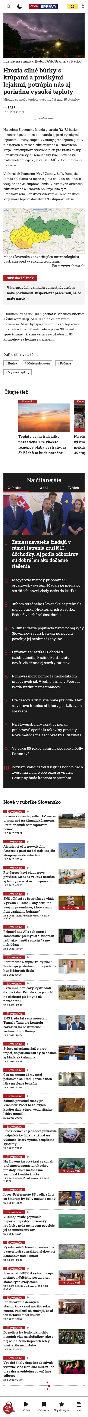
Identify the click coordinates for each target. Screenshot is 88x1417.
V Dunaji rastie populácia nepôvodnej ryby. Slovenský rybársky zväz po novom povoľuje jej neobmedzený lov (48, 633)
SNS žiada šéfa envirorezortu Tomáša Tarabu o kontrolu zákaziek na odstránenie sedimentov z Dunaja (25, 1024)
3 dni (44, 487)
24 (72, 6)
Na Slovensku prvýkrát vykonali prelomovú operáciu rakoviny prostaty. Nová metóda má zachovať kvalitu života (46, 729)
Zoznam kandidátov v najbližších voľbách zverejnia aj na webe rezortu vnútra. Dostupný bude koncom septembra (47, 772)
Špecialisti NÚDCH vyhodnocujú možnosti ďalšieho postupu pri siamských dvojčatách (28, 1277)
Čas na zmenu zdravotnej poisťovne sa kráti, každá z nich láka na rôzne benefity (27, 1078)
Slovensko (27, 401)
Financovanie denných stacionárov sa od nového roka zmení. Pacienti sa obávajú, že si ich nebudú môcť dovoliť (28, 1308)
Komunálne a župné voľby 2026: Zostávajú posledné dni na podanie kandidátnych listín (29, 966)
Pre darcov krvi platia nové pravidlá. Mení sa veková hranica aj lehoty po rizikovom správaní (48, 705)
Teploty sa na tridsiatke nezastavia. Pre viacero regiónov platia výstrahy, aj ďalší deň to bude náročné (42, 444)
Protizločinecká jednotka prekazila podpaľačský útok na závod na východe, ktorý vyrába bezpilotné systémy (30, 1137)
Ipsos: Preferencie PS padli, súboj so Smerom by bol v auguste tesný (29, 1196)
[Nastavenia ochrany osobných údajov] (8, 1409)
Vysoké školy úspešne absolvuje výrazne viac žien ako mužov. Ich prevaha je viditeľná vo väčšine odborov (28, 1369)
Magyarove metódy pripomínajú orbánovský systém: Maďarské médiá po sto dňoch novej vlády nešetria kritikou (46, 585)
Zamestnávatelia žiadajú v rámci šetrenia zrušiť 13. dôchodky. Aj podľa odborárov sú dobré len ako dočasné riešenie (45, 554)
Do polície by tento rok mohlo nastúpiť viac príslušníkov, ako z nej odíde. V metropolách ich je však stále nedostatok (28, 1338)
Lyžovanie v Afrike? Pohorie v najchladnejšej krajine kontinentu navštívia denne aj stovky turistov (41, 657)
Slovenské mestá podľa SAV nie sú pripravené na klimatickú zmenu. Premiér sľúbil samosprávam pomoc (29, 822)
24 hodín (14, 487)
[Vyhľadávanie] (8, 6)
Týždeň (73, 487)
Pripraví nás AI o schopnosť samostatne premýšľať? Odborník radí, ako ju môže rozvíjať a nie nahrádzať (28, 938)
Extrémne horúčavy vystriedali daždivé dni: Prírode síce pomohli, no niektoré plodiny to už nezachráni (29, 994)
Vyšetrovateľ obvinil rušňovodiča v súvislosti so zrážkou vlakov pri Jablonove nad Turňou (29, 1251)
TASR (11, 107)
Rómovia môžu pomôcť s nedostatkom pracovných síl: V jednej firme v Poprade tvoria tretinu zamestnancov (46, 681)
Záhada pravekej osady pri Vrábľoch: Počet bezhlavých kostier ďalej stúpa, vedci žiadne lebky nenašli (28, 1107)
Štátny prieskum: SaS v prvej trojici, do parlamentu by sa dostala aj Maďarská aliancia (30, 1052)
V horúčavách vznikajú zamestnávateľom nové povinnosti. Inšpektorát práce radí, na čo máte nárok (44, 292)
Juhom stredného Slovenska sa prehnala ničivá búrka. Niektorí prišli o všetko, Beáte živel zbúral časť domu (47, 609)
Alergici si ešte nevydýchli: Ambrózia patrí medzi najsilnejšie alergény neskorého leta (29, 850)
